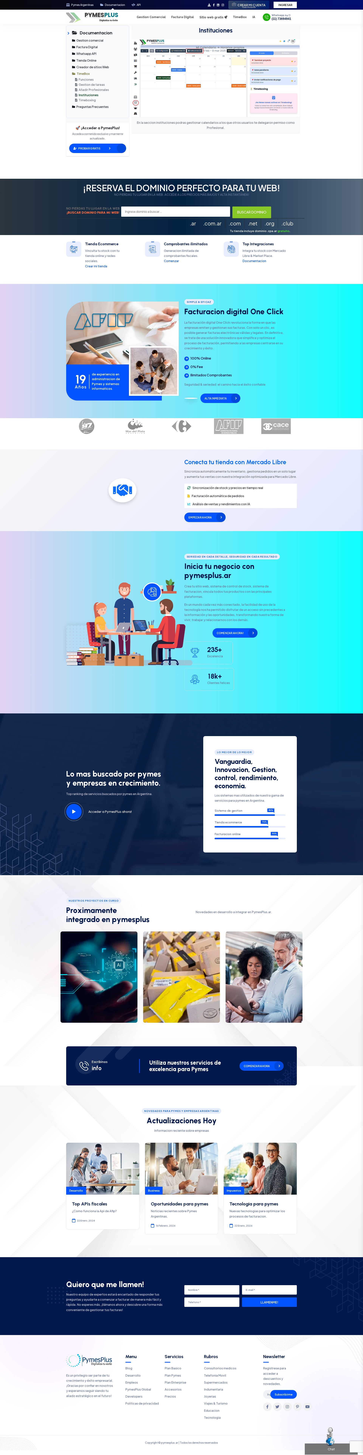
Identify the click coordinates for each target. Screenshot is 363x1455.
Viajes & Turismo (216, 1403)
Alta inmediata (216, 398)
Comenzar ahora (257, 1066)
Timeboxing (87, 100)
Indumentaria (213, 1389)
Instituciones (88, 95)
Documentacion (115, 4)
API (139, 4)
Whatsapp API (86, 54)
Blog (128, 1368)
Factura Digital (182, 17)
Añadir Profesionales (93, 90)
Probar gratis (89, 148)
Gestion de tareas (91, 85)
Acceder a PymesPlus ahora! (110, 812)
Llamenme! (269, 1302)
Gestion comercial (89, 40)
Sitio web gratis (211, 17)
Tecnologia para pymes (254, 1204)
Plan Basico (173, 1368)
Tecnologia (212, 1417)
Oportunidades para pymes (179, 1204)
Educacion (212, 1410)
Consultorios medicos (220, 1368)
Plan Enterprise (175, 1382)
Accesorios (173, 1389)
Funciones (86, 79)
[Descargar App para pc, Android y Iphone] (209, 5)
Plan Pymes (173, 1375)
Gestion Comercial (151, 17)
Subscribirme (283, 1394)
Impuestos (234, 1190)
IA (253, 17)
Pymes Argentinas (82, 4)
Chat (331, 1449)
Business (154, 1190)
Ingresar (285, 5)
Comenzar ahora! (230, 633)
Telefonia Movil (215, 1375)
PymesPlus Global (138, 1389)
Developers (133, 1396)
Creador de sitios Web (92, 67)
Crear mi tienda (96, 266)
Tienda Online (86, 60)
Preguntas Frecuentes (92, 107)
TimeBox (240, 17)
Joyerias (210, 1396)
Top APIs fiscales (89, 1204)
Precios (170, 1396)
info (97, 1068)
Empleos (131, 1382)
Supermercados (215, 1382)
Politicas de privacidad (142, 1403)
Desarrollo (76, 1190)
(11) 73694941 (281, 18)
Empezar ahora (200, 517)
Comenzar (171, 261)
